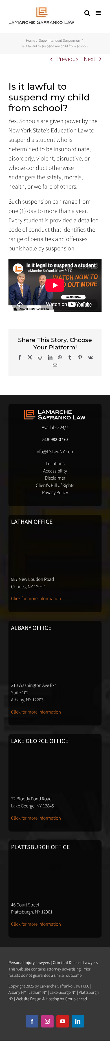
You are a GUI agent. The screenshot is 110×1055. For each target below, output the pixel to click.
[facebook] (32, 1021)
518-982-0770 (55, 439)
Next (89, 59)
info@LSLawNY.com (55, 451)
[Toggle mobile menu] (99, 13)
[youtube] (62, 1021)
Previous (67, 59)
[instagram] (47, 1021)
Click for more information (36, 598)
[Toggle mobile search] (87, 13)
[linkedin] (78, 1021)
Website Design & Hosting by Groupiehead (51, 999)
